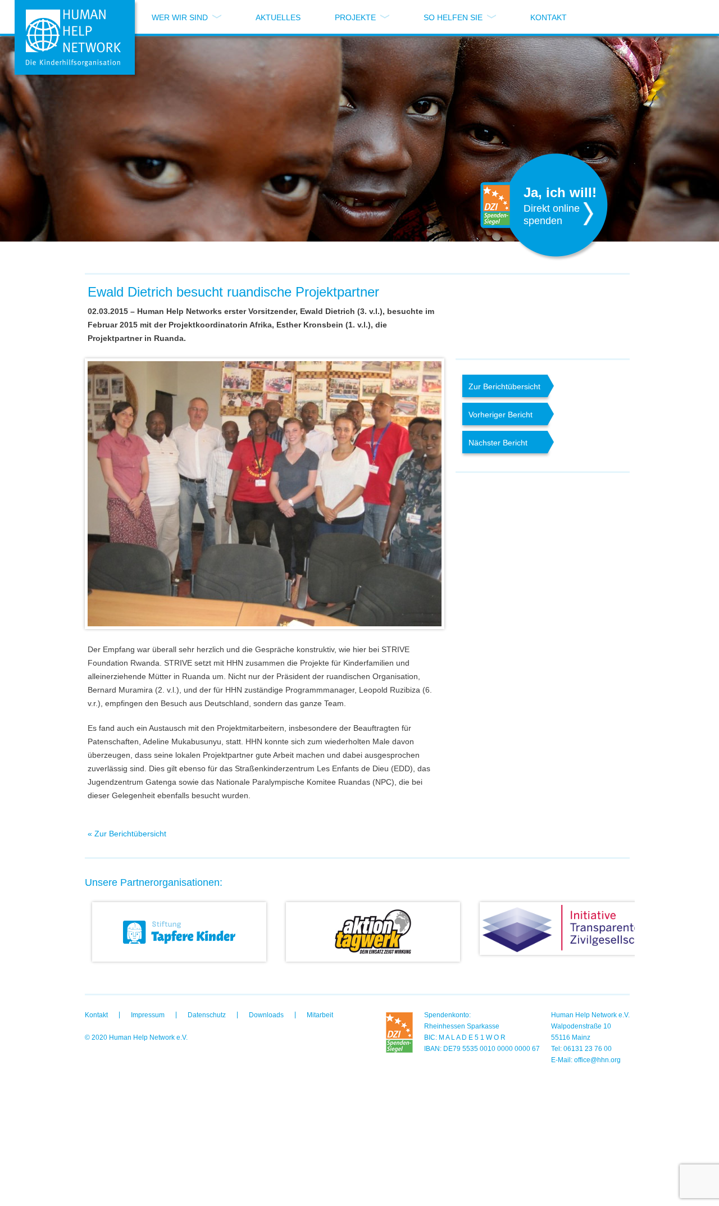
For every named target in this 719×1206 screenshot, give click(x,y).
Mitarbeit (320, 1015)
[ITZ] (566, 928)
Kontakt (548, 17)
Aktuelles (278, 17)
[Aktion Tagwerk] (372, 932)
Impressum (148, 1015)
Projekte (355, 17)
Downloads (266, 1015)
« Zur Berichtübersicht (127, 833)
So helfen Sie (453, 17)
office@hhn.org (597, 1060)
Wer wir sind (180, 17)
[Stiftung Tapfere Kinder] (178, 932)
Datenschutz (207, 1015)
